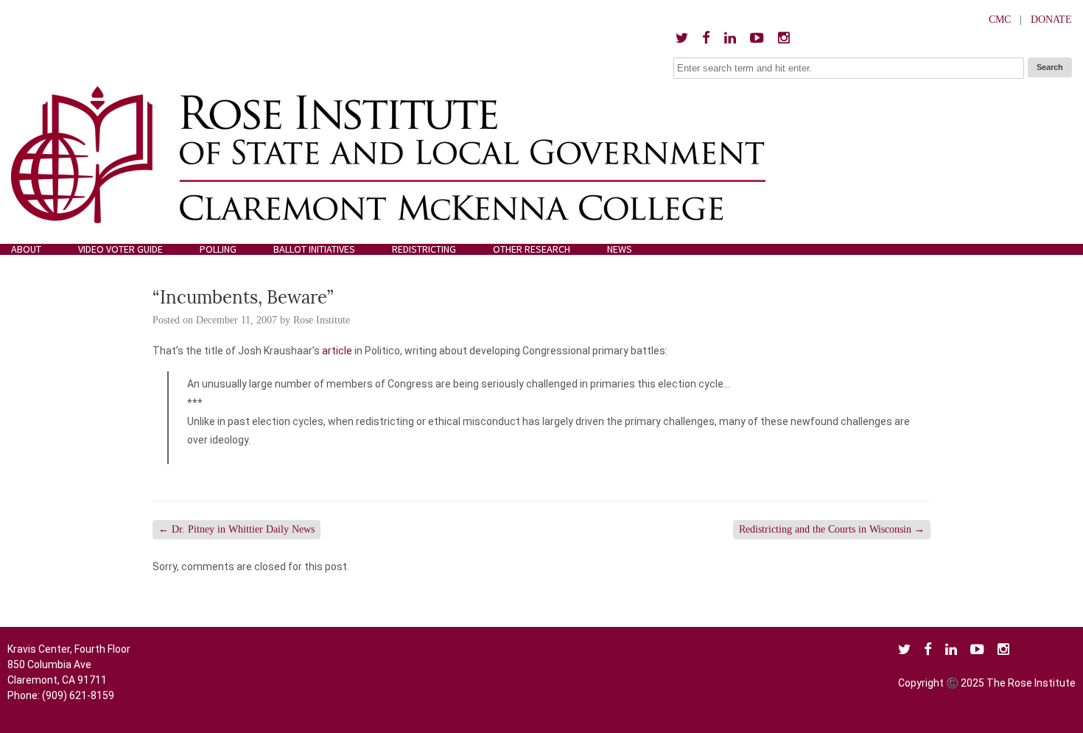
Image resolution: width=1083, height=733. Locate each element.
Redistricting (424, 249)
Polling (218, 249)
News (619, 249)
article (337, 351)
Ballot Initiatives (314, 249)
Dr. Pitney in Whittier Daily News (236, 529)
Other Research (531, 249)
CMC (1000, 19)
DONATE (1051, 19)
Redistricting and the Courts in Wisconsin (832, 529)
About (26, 249)
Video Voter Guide (120, 249)
